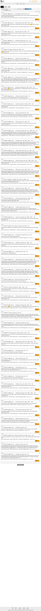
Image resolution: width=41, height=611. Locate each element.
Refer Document (6, 17)
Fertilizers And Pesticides (12, 188)
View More (20, 464)
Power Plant (12, 279)
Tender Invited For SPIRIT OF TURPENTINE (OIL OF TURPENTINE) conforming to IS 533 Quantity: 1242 (20, 306)
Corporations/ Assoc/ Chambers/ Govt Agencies (11, 68)
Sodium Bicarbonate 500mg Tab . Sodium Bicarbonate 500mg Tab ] (12, 377)
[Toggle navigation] (40, 1)
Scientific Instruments (12, 96)
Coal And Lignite (12, 150)
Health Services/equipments (11, 58)
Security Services (11, 22)
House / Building (12, 427)
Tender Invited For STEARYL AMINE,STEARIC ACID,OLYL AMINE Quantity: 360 (14, 97)
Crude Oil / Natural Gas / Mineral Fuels (12, 234)
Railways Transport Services (11, 13)
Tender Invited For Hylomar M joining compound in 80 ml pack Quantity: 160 (13, 280)
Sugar (11, 179)
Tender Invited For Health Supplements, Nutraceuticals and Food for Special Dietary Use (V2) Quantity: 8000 (19, 403)
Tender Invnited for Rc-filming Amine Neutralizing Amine (10, 236)
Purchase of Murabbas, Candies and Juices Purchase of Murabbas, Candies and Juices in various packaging (19, 428)
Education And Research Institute (12, 121)
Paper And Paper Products (12, 259)
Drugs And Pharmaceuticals (12, 130)
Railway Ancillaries (12, 367)
